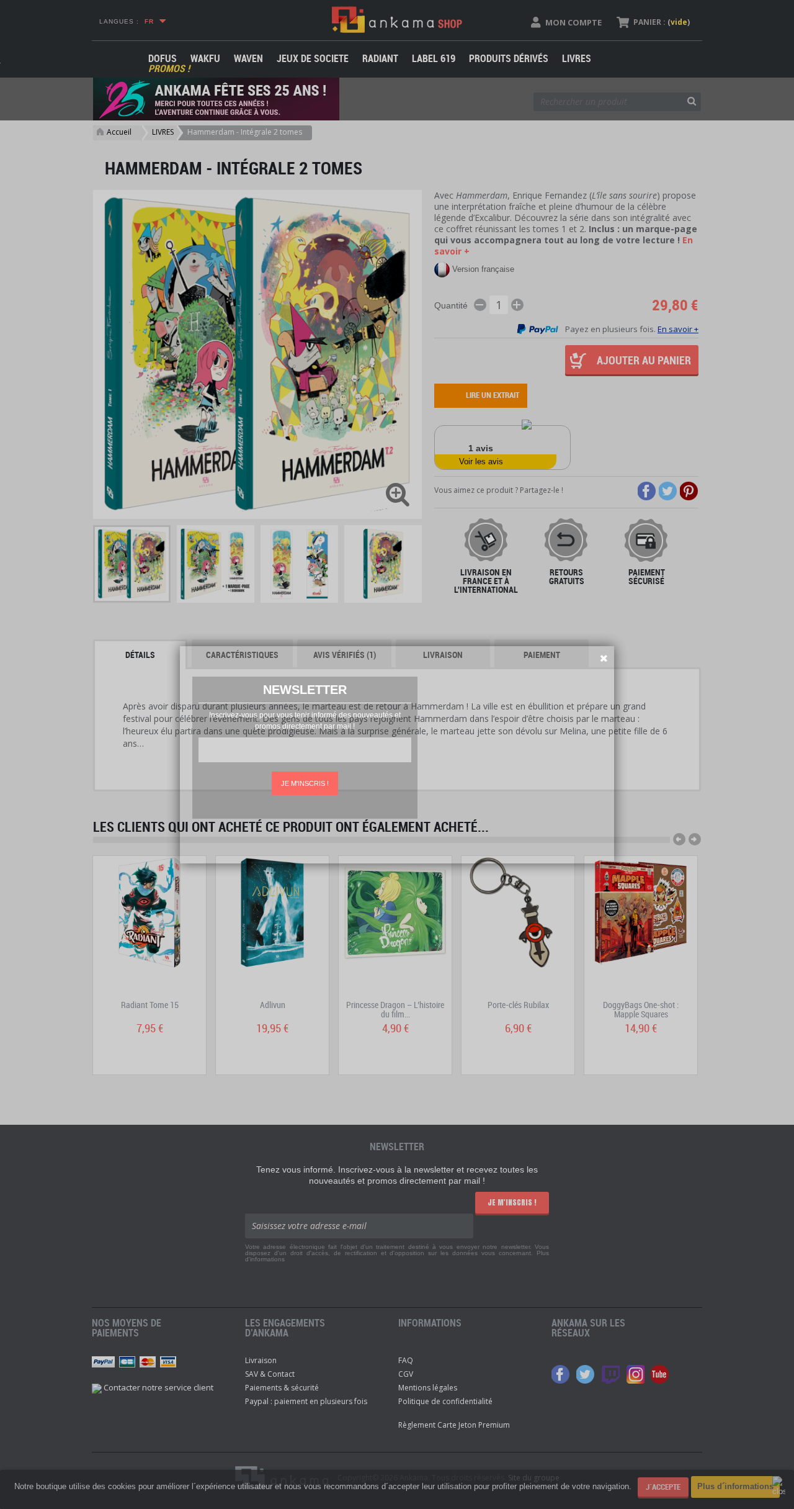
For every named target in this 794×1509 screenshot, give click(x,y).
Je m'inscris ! (305, 783)
